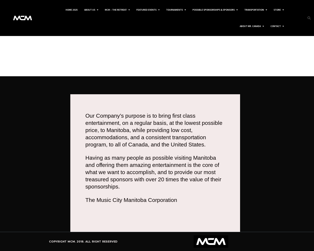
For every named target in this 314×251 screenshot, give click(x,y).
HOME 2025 (72, 9)
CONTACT (275, 26)
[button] (309, 18)
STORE (277, 9)
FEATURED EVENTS (146, 9)
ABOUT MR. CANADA (250, 26)
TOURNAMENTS (174, 9)
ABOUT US (89, 9)
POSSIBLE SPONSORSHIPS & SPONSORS (213, 9)
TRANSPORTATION (254, 9)
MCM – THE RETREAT (116, 9)
